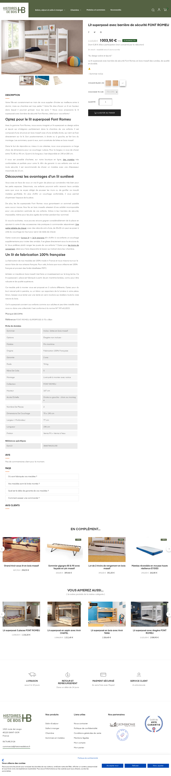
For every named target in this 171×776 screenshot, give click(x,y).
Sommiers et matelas (55, 738)
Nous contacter (81, 724)
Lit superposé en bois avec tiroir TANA (107, 632)
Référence (10, 320)
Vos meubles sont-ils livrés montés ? (24, 484)
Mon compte (79, 743)
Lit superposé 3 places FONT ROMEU (21, 631)
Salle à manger (52, 728)
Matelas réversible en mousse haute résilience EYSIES (150, 567)
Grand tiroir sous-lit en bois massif (21, 566)
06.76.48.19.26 (9, 742)
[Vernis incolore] (115, 83)
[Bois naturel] (108, 83)
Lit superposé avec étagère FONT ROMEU (149, 632)
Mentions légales (81, 738)
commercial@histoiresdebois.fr (16, 747)
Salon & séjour (51, 724)
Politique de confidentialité (85, 728)
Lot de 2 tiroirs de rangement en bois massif (106, 567)
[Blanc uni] (123, 83)
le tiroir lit (25, 238)
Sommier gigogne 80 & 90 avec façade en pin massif (64, 567)
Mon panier (79, 748)
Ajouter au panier (106, 113)
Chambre (49, 733)
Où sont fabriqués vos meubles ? (22, 477)
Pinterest (101, 32)
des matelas (68, 160)
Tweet (95, 32)
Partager (88, 32)
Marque (9, 314)
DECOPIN (18, 314)
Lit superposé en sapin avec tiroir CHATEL (64, 632)
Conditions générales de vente (87, 733)
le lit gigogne (38, 238)
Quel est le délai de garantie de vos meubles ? (28, 491)
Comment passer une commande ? (24, 498)
